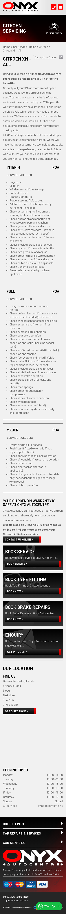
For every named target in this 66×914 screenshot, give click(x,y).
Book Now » (15, 591)
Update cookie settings (16, 900)
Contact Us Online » (19, 539)
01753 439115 (33, 524)
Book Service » (17, 563)
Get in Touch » (17, 651)
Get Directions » (16, 711)
